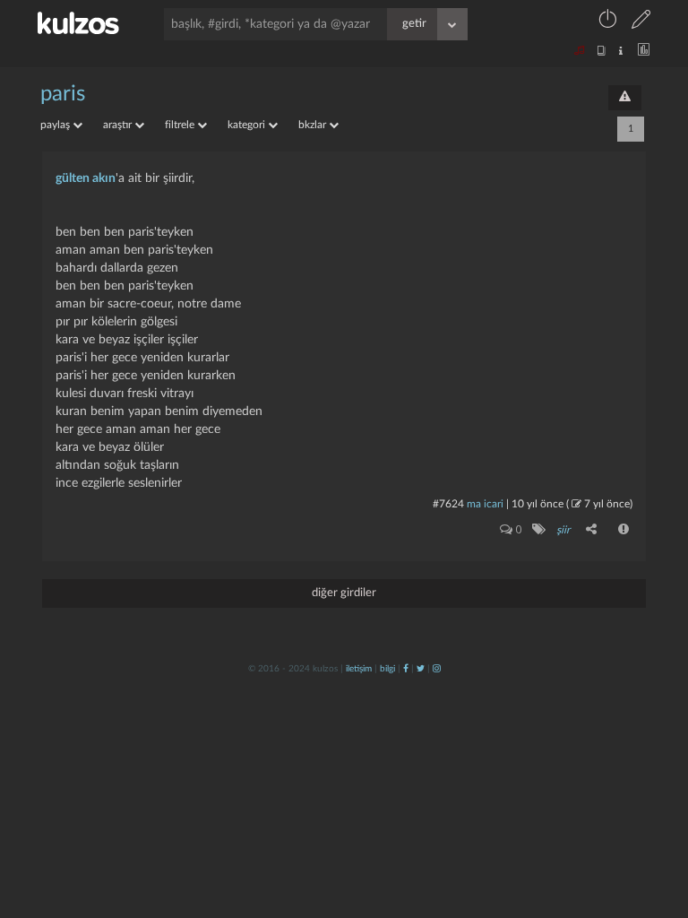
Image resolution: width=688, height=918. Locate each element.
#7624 (448, 503)
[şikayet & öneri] (624, 97)
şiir (563, 529)
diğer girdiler (344, 593)
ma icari (485, 503)
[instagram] (437, 668)
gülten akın (86, 178)
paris (62, 94)
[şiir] (538, 528)
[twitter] (421, 668)
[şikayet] (624, 528)
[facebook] (405, 668)
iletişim (359, 668)
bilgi (387, 668)
